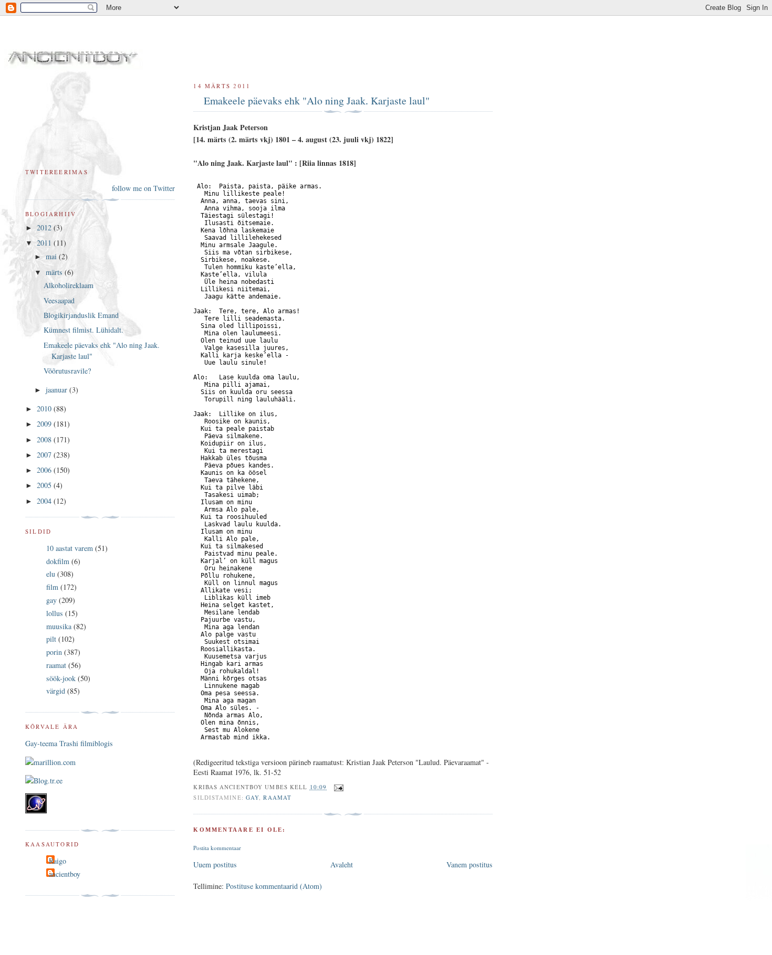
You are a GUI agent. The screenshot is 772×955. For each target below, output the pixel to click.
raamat (277, 797)
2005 (45, 485)
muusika (58, 626)
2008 (45, 439)
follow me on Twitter (143, 188)
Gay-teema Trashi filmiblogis (69, 743)
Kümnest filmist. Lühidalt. (83, 330)
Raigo (57, 861)
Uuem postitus (215, 864)
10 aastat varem (69, 548)
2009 (45, 424)
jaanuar (57, 390)
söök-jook (61, 678)
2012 (45, 227)
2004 (45, 501)
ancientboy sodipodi (164, 46)
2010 (45, 408)
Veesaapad (59, 300)
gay (252, 797)
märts (55, 272)
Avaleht (341, 864)
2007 (45, 455)
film (52, 587)
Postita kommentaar (217, 848)
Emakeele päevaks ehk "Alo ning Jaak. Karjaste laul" (317, 100)
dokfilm (57, 561)
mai (52, 256)
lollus (54, 613)
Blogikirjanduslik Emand (81, 315)
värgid (55, 691)
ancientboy (64, 874)
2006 (45, 470)
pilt (51, 639)
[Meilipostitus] (337, 787)
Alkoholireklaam (68, 285)
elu (50, 574)
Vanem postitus (469, 864)
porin (54, 652)
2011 (45, 243)
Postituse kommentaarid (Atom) (274, 886)
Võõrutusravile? (67, 371)
